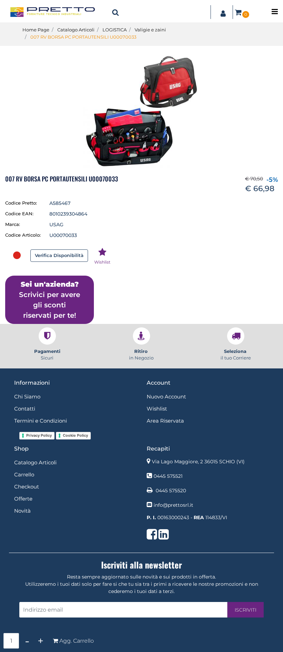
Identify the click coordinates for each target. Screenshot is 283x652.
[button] (141, 111)
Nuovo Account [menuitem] (166, 396)
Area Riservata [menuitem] (165, 420)
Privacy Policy (39, 435)
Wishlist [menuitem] (157, 408)
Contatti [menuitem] (24, 408)
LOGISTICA (115, 29)
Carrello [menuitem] (24, 474)
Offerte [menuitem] (23, 498)
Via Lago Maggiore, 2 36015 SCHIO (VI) (198, 461)
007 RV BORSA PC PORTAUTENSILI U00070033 (83, 37)
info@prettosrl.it (173, 505)
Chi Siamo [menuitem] (27, 396)
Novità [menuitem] (22, 510)
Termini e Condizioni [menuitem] (40, 420)
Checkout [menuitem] (26, 486)
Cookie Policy (75, 435)
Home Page (35, 29)
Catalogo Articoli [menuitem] (35, 462)
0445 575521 (168, 476)
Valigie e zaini (150, 29)
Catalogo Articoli (76, 29)
